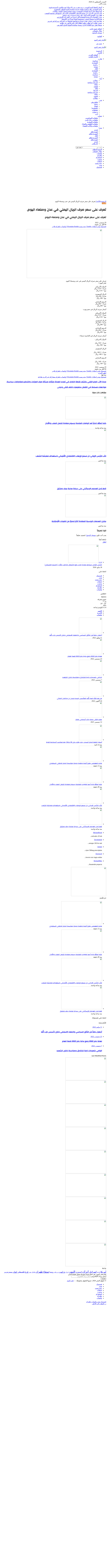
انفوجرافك (94, 132)
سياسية (95, 61)
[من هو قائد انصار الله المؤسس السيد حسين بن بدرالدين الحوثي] (90, 696)
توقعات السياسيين (91, 118)
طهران (39, 1271)
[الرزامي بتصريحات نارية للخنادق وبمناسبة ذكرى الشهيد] (90, 675)
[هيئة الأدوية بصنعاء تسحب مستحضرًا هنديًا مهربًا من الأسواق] (85, 1196)
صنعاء (46, 1271)
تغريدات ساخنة (93, 82)
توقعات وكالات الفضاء (90, 126)
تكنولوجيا (95, 108)
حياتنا (96, 104)
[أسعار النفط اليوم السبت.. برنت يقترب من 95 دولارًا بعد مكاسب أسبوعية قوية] (90, 740)
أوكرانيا (98, 1272)
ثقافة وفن (94, 102)
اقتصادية (95, 63)
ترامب (62, 1272)
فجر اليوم (70, 1281)
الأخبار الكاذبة (93, 57)
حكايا (96, 84)
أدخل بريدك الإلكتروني (98, 1276)
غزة (26, 1272)
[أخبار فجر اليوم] (100, 40)
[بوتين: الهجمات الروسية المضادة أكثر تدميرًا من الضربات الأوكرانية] (85, 516)
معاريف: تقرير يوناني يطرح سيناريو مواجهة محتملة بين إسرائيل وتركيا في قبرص (74, 21)
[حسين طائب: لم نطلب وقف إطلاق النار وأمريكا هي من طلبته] (85, 1219)
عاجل (33, 1272)
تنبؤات (100, 116)
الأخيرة (99, 613)
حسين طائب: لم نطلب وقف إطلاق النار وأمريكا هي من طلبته (81, 23)
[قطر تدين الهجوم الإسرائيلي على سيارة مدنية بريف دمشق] (85, 484)
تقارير (100, 59)
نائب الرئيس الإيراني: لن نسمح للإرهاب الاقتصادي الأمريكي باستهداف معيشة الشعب (73, 13)
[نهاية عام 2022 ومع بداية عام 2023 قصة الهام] (90, 654)
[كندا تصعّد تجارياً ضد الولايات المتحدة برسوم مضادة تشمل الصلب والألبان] (85, 419)
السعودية (79, 1272)
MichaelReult (97, 832)
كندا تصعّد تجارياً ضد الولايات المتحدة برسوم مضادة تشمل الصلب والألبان (77, 11)
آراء (100, 78)
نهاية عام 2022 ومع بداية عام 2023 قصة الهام (85, 656)
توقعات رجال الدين (91, 120)
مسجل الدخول (91, 535)
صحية (96, 67)
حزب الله (56, 1272)
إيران (85, 1271)
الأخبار (100, 53)
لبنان (15, 1272)
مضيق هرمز (8, 1272)
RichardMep (98, 861)
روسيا (51, 1272)
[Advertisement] (53, 184)
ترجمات (95, 112)
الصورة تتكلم (93, 134)
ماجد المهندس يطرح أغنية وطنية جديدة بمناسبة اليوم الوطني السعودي (78, 9)
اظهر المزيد (102, 373)
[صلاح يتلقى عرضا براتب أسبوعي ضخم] (90, 717)
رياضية (95, 65)
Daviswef (99, 854)
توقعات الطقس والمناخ (90, 124)
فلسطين (20, 1272)
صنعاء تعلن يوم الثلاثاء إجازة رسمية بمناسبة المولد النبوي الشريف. (79, 25)
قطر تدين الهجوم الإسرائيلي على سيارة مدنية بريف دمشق (82, 15)
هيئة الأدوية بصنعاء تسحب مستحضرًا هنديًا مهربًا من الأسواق (81, 19)
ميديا (100, 128)
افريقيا (95, 90)
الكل (96, 69)
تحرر (100, 100)
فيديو (96, 130)
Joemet (99, 847)
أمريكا (103, 1272)
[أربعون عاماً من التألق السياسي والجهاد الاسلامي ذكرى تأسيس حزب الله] (90, 633)
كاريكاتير (95, 144)
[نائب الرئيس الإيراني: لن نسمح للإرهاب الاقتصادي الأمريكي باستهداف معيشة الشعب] (85, 451)
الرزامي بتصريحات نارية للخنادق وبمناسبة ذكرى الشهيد (82, 677)
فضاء (96, 106)
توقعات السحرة (92, 122)
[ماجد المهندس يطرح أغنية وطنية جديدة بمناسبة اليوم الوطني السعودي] (90, 761)
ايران (66, 1272)
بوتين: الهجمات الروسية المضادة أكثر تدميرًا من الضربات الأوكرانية (79, 17)
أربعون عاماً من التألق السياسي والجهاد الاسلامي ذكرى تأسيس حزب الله (75, 635)
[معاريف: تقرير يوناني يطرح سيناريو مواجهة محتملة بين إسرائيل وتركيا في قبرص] (85, 1173)
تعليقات (99, 615)
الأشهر (100, 611)
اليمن (72, 1271)
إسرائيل (93, 1272)
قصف (96, 86)
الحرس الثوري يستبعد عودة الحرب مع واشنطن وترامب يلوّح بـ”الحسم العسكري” (73, 564)
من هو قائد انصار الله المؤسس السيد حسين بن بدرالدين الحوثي (79, 698)
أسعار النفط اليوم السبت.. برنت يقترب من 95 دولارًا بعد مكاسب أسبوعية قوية (75, 7)
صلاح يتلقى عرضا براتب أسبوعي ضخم (89, 719)
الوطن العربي (93, 55)
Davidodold (98, 840)
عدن (30, 1272)
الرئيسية (99, 51)
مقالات (95, 80)
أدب (96, 114)
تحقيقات (95, 110)
